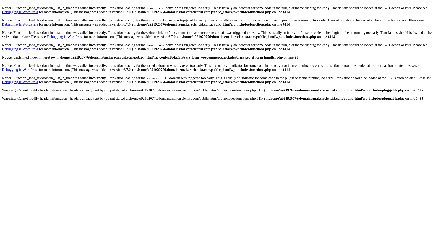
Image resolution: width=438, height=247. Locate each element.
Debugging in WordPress (20, 12)
